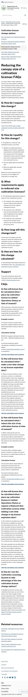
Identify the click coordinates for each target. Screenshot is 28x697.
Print (25, 24)
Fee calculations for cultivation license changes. (13, 266)
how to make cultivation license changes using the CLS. (12, 128)
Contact (3, 665)
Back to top (24, 692)
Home (2, 22)
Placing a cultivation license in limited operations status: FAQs (13, 43)
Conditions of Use (6, 685)
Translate (4, 674)
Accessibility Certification (9, 671)
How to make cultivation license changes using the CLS (11, 58)
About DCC (4, 661)
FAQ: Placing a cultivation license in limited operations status (12, 635)
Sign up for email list (7, 668)
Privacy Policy (5, 688)
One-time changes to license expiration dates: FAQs (10, 53)
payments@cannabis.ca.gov (15, 349)
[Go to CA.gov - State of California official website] (2, 2)
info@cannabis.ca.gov (13, 280)
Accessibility (4, 691)
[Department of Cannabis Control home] (10, 7)
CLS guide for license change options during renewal (13, 612)
